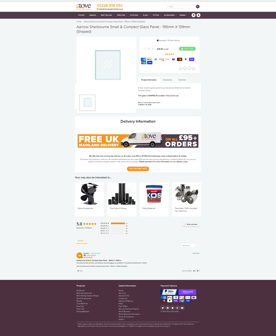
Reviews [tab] (80, 241)
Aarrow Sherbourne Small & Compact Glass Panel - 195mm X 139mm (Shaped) (102, 266)
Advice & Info (124, 296)
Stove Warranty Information (129, 314)
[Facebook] (167, 308)
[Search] (197, 6)
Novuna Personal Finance (129, 309)
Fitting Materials (148, 208)
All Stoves (81, 290)
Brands (92, 15)
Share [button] (81, 271)
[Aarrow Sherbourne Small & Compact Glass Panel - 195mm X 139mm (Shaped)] (106, 66)
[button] (194, 271)
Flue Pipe (80, 306)
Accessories (169, 15)
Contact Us (123, 298)
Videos (121, 319)
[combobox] (183, 6)
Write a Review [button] (192, 224)
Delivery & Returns (126, 301)
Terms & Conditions (126, 317)
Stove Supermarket (172, 311)
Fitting (156, 15)
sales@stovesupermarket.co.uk (110, 9)
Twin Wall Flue (82, 304)
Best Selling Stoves (84, 293)
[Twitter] (163, 308)
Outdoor (134, 15)
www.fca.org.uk (165, 326)
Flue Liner (80, 309)
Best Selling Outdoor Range (88, 296)
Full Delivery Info (138, 169)
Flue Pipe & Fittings (118, 208)
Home (79, 22)
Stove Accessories (85, 208)
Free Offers (123, 306)
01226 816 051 (109, 6)
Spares (182, 15)
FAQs (121, 304)
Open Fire (121, 15)
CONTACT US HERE (145, 105)
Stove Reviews (124, 311)
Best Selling (106, 15)
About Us (122, 293)
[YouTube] (182, 308)
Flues (145, 15)
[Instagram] (177, 308)
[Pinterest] (172, 308)
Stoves (81, 15)
